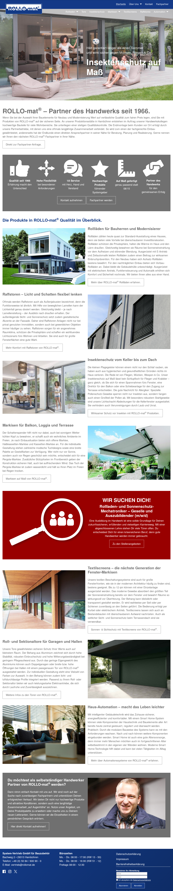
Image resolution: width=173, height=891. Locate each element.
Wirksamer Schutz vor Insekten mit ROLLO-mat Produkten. (125, 413)
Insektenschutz (97, 11)
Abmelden (138, 885)
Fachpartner (162, 4)
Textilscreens (130, 11)
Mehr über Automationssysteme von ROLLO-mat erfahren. (125, 760)
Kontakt (149, 4)
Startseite (121, 4)
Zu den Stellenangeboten (127, 544)
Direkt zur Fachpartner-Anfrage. (24, 144)
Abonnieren (123, 885)
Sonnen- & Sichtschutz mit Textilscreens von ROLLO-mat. (124, 629)
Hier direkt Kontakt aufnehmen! (28, 826)
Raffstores (145, 11)
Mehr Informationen (101, 81)
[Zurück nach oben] (168, 885)
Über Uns (134, 4)
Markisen (112, 11)
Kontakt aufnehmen (71, 200)
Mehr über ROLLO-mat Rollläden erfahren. (116, 282)
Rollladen (70, 11)
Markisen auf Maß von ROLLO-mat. (27, 478)
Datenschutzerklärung (128, 854)
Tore (84, 11)
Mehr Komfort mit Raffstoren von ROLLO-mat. (32, 348)
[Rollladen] (76, 11)
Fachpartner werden (101, 200)
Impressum (122, 859)
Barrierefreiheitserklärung (130, 864)
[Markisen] (118, 11)
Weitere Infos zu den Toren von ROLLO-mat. (32, 695)
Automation (159, 11)
